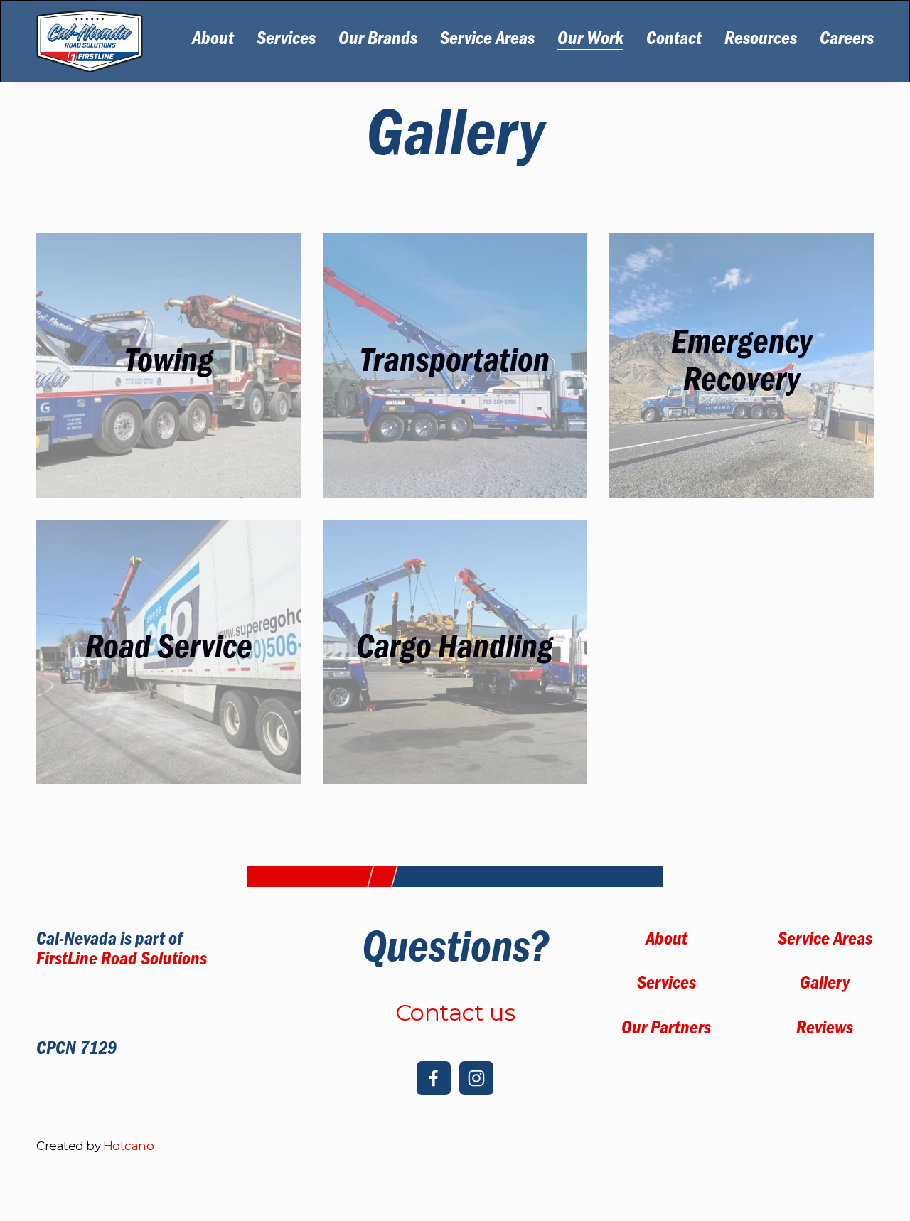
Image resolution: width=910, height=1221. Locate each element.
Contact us (455, 1012)
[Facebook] (434, 1078)
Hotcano (128, 1146)
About (213, 41)
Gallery (825, 986)
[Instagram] (476, 1078)
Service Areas (487, 41)
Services (286, 41)
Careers (847, 41)
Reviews (824, 1030)
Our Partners (666, 1030)
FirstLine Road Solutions (121, 961)
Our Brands (377, 41)
